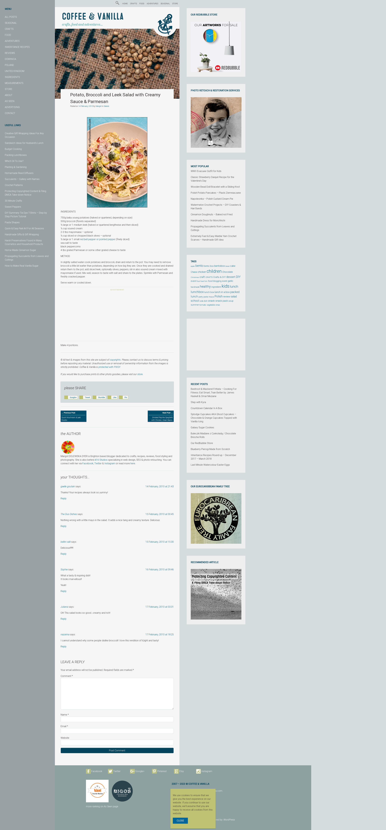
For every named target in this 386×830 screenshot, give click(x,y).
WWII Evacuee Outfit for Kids (206, 171)
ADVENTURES (12, 41)
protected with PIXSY (109, 367)
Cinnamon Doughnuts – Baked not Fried (212, 214)
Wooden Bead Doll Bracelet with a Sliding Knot (215, 186)
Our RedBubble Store (202, 443)
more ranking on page (102, 806)
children (214, 271)
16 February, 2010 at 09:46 (160, 569)
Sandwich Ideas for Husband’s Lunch (24, 143)
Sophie (64, 569)
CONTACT (10, 113)
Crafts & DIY (219, 277)
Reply (63, 498)
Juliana (64, 606)
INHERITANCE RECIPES (17, 47)
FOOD (8, 35)
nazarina (65, 634)
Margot (98, 106)
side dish (203, 301)
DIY (238, 277)
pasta (205, 297)
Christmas (195, 277)
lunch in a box (222, 292)
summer (195, 305)
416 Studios (101, 459)
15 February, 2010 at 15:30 (160, 541)
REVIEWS (10, 53)
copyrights (115, 359)
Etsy (181, 771)
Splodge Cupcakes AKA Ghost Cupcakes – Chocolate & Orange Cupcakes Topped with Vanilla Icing (214, 418)
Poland (211, 297)
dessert (230, 276)
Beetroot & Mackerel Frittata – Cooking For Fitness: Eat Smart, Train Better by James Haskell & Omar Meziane (214, 393)
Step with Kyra (198, 402)
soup (230, 301)
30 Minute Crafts (13, 200)
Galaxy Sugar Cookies (202, 427)
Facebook (87, 463)
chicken (202, 271)
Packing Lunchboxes (16, 155)
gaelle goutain (68, 486)
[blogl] (97, 791)
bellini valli (66, 541)
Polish (219, 296)
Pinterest (162, 771)
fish (205, 281)
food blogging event (217, 281)
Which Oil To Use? (14, 161)
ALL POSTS (11, 16)
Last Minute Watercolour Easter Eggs (210, 464)
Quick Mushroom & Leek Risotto (71, 416)
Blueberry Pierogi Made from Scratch (210, 449)
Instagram (109, 463)
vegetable (211, 305)
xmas (217, 305)
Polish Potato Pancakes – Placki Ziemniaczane (216, 192)
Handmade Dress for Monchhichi (208, 220)
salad (234, 296)
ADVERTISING (12, 107)
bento (199, 265)
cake (232, 265)
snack (211, 300)
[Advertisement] (117, 316)
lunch (234, 286)
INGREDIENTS (12, 77)
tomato (202, 305)
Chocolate (227, 272)
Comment (67, 676)
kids (225, 286)
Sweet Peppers (13, 206)
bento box (209, 266)
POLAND (9, 65)
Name (65, 714)
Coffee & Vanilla (93, 17)
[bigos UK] (122, 791)
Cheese (194, 272)
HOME (125, 4)
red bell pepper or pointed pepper (97, 239)
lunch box (209, 292)
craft (202, 277)
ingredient (216, 287)
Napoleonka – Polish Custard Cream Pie (212, 198)
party (201, 297)
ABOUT (8, 95)
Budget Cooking (13, 149)
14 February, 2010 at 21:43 (160, 486)
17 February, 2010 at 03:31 (160, 606)
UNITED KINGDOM (14, 71)
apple (193, 266)
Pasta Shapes (12, 222)
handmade (195, 287)
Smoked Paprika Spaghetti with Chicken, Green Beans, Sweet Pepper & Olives (162, 418)
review (226, 296)
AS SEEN (9, 101)
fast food (200, 281)
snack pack (221, 300)
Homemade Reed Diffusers (19, 173)
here (132, 463)
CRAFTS (9, 29)
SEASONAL (11, 23)
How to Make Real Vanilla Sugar (21, 265)
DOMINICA (10, 59)
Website (65, 737)
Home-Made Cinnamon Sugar (20, 250)
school (195, 300)
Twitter (98, 463)
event (193, 281)
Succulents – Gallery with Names (22, 179)
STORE (8, 89)
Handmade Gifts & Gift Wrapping (22, 234)
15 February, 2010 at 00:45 (160, 514)
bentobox (219, 265)
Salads (106, 106)
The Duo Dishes (69, 514)
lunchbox (197, 292)
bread (227, 266)
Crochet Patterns (14, 185)
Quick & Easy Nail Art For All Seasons (24, 228)
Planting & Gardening (16, 167)
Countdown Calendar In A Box (206, 408)
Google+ (139, 771)
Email (64, 726)
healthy (205, 286)
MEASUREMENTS (14, 83)
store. (140, 374)
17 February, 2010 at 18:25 (160, 634)
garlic (230, 281)
